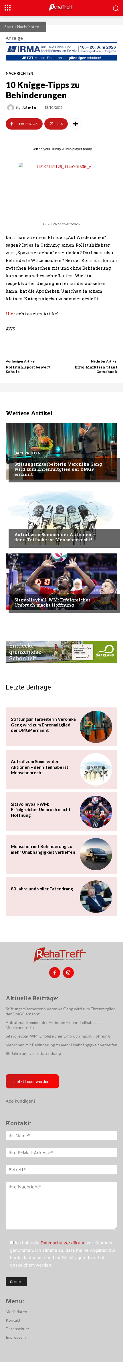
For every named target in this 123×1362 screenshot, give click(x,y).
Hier (10, 313)
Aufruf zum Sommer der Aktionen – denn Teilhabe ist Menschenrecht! (55, 537)
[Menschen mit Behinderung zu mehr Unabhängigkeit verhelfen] (96, 854)
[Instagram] (68, 972)
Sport (20, 589)
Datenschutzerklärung (63, 1243)
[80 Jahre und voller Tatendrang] (96, 896)
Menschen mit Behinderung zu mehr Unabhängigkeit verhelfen (61, 1044)
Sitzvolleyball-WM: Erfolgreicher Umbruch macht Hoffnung (52, 602)
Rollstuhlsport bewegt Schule (28, 369)
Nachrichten (28, 26)
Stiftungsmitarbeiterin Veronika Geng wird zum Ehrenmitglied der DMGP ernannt (58, 469)
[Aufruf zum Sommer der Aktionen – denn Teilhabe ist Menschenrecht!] (61, 516)
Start (8, 26)
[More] (76, 124)
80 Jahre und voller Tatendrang (42, 888)
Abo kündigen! (20, 1101)
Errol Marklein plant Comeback (96, 369)
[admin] (11, 107)
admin (29, 108)
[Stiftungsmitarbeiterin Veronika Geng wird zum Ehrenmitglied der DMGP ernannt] (61, 451)
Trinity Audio (61, 149)
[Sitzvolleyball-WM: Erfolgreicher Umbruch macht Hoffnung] (61, 581)
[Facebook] (54, 972)
